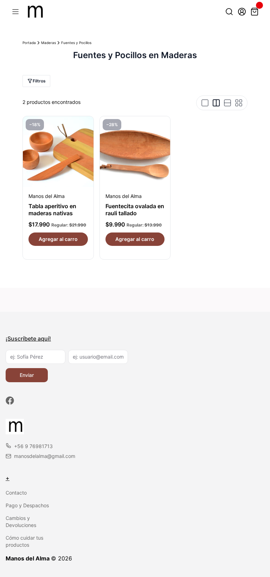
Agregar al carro (58, 239)
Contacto (16, 493)
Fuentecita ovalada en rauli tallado (134, 210)
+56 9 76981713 (33, 446)
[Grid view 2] (216, 103)
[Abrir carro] (254, 11)
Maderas (48, 43)
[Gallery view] (238, 103)
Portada (29, 43)
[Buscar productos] (229, 11)
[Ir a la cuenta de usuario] (242, 11)
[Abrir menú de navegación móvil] (15, 11)
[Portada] (34, 11)
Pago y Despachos (27, 505)
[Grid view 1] (205, 103)
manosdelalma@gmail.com (44, 456)
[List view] (227, 103)
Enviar (27, 375)
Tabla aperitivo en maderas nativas (52, 210)
